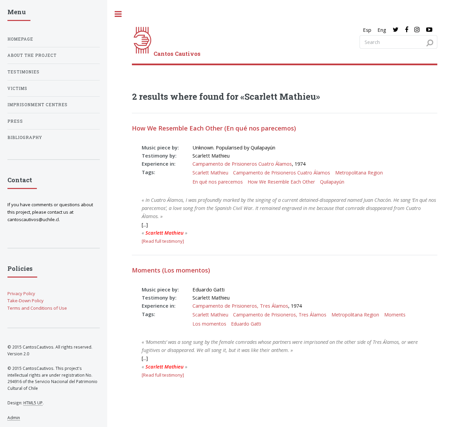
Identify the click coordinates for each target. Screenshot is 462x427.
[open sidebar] (118, 14)
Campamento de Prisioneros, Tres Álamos (240, 305)
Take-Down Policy (25, 301)
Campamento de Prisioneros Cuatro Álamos (242, 163)
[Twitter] (395, 29)
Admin (13, 417)
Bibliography (24, 137)
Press (15, 121)
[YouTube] (429, 29)
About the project (31, 55)
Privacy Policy (21, 293)
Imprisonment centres (37, 104)
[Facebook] (406, 29)
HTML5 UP (33, 402)
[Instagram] (417, 29)
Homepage (20, 39)
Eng (381, 29)
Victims (17, 88)
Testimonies (23, 71)
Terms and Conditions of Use (37, 308)
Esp (367, 29)
